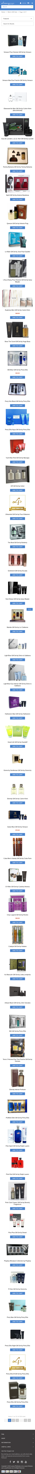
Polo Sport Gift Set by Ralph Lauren (17, 1146)
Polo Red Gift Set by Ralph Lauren (17, 1174)
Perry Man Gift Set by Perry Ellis (17, 1317)
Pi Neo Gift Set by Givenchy (17, 1289)
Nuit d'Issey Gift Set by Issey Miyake (17, 599)
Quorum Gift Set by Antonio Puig (17, 223)
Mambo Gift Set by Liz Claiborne (17, 627)
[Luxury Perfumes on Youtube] (25, 1462)
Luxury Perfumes (16, 1466)
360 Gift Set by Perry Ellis (17, 1031)
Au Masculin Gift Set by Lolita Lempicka (17, 974)
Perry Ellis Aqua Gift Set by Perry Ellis (17, 429)
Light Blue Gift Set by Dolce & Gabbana (17, 655)
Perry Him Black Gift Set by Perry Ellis (17, 401)
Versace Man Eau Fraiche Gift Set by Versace (17, 80)
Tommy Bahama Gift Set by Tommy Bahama (17, 167)
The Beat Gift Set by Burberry (17, 542)
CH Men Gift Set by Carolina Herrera (17, 886)
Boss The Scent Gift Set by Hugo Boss (17, 341)
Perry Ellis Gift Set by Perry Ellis (17, 1402)
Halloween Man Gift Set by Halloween (17, 714)
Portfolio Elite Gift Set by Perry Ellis (17, 1118)
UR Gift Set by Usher (17, 486)
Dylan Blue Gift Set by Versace (17, 827)
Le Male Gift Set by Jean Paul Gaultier (17, 251)
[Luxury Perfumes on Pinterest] (17, 1462)
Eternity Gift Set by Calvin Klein (17, 798)
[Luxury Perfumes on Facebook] (9, 1462)
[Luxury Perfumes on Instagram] (21, 1462)
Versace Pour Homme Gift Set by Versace (17, 52)
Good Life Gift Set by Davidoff (17, 742)
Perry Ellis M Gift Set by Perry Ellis (17, 1374)
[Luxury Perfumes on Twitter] (13, 1462)
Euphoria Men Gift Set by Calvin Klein (17, 310)
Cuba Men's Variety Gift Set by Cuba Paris (17, 858)
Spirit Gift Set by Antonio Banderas (17, 195)
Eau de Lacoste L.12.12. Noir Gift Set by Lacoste (17, 139)
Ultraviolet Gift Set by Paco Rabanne (17, 514)
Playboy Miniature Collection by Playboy (17, 1261)
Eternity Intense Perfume (17, 1089)
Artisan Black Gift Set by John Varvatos (17, 1003)
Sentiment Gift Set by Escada (17, 571)
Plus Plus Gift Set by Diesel (17, 1232)
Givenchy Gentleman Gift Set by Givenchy (17, 770)
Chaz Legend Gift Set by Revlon (17, 915)
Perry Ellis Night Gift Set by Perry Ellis (17, 1345)
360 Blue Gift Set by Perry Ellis (17, 370)
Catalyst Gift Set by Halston (17, 946)
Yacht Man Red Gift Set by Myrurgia (17, 458)
